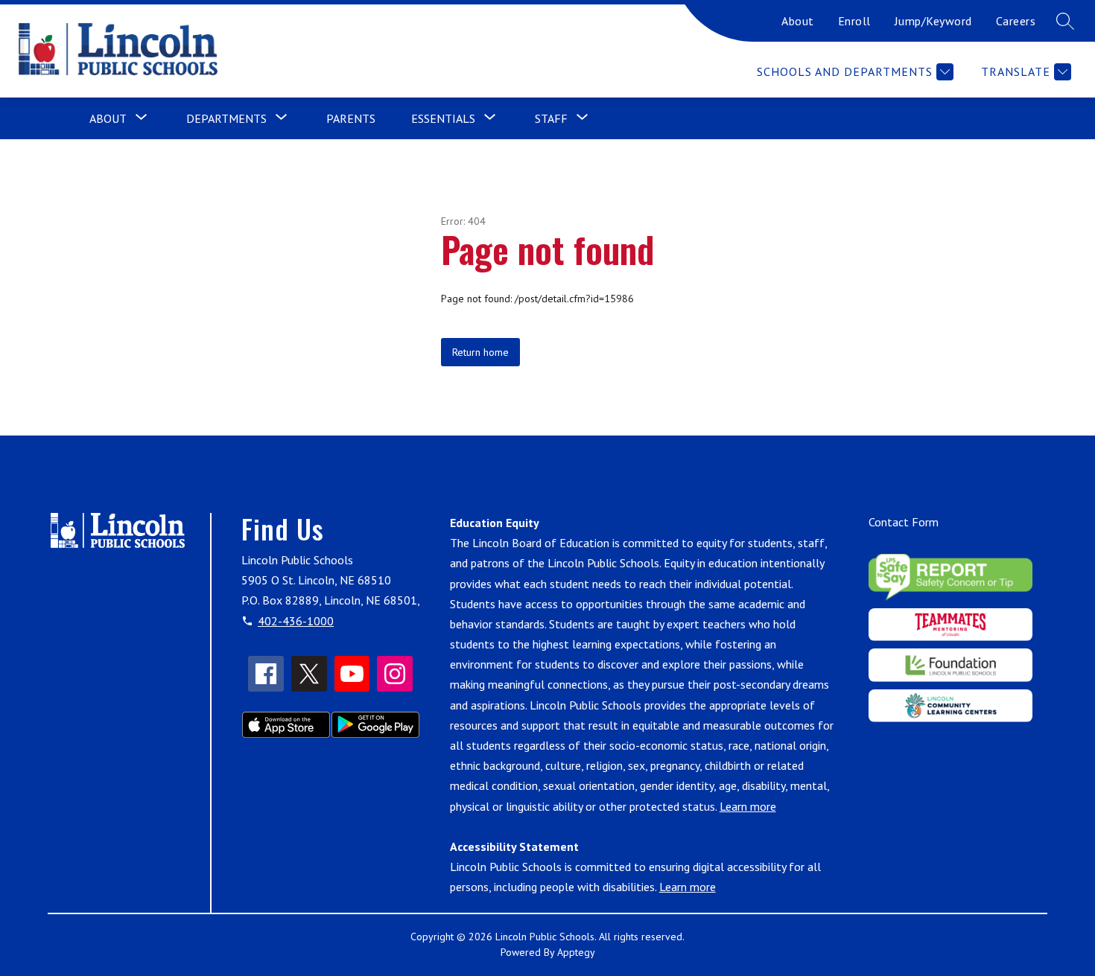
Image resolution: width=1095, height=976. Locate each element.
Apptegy (576, 952)
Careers (1016, 20)
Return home (480, 352)
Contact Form (904, 521)
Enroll (854, 20)
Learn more (748, 806)
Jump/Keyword (933, 20)
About (797, 20)
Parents (350, 118)
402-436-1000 (296, 620)
